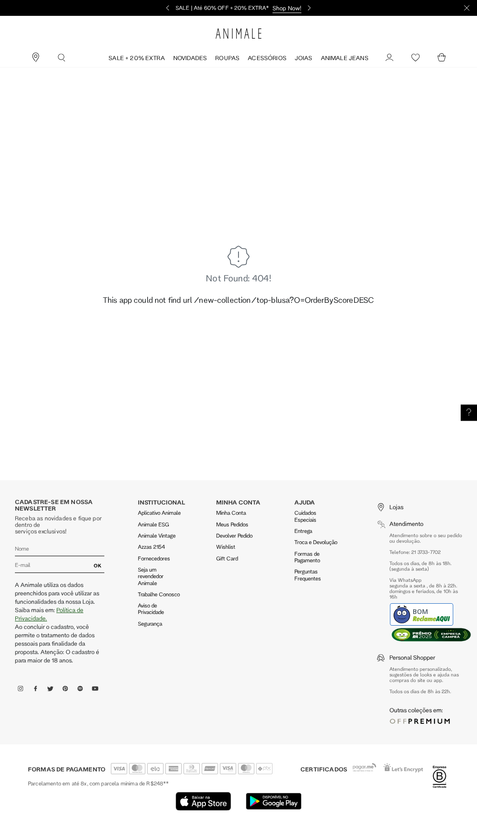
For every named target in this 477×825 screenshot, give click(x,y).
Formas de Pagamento (307, 557)
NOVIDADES (190, 58)
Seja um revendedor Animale (151, 576)
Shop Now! (287, 8)
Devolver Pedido (234, 535)
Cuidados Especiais (305, 516)
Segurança (150, 623)
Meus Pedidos (232, 524)
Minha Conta (231, 513)
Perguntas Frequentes (307, 574)
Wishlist (225, 547)
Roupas (227, 58)
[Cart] (441, 57)
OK (98, 565)
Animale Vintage (157, 535)
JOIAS (304, 58)
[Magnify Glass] (61, 57)
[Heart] (415, 57)
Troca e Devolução (315, 542)
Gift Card (227, 558)
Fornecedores (154, 558)
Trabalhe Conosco (159, 594)
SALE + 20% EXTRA (137, 58)
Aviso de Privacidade (151, 608)
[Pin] (35, 57)
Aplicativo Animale (159, 513)
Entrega (303, 531)
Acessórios (267, 58)
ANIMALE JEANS (344, 58)
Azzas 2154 (151, 547)
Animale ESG (153, 524)
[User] (389, 57)
